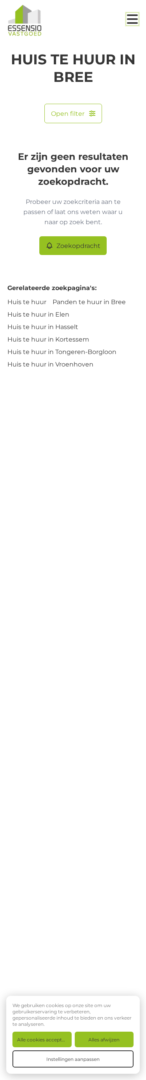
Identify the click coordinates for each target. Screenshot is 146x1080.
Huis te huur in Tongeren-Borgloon (61, 351)
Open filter (67, 113)
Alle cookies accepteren (44, 1039)
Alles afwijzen (104, 1039)
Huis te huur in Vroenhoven (50, 364)
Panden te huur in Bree (89, 301)
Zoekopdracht (78, 245)
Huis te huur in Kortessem (48, 339)
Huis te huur (26, 301)
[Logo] (38, 20)
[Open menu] (132, 19)
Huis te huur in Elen (38, 314)
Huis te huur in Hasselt (42, 326)
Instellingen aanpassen (73, 1059)
